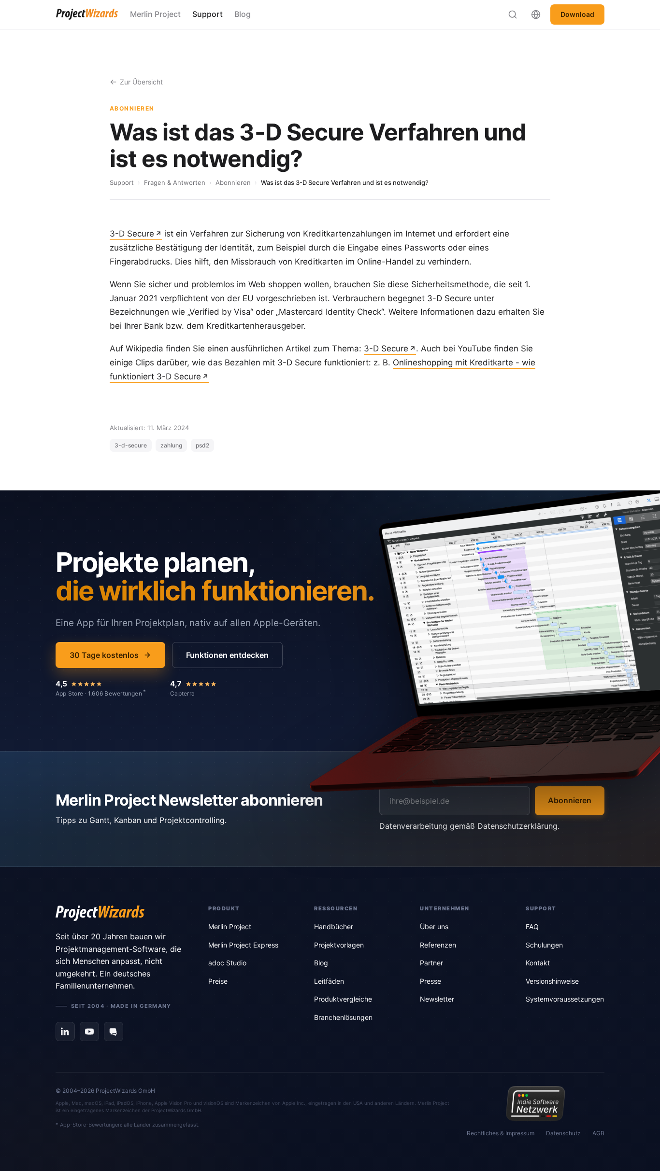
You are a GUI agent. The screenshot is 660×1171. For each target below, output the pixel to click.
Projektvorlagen (339, 945)
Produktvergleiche (343, 999)
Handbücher (333, 926)
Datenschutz (563, 1133)
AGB (598, 1133)
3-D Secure (132, 233)
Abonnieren (233, 182)
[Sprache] (536, 14)
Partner (431, 963)
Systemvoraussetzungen (565, 999)
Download (577, 14)
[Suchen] (512, 14)
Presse (430, 981)
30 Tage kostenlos (104, 655)
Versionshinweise (552, 981)
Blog (242, 14)
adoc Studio (227, 963)
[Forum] (113, 1031)
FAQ (532, 926)
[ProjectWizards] (118, 913)
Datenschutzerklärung (517, 826)
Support (207, 14)
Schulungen (544, 945)
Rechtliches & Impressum (500, 1133)
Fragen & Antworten (174, 182)
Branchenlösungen (343, 1017)
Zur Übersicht (141, 82)
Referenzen (438, 945)
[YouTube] (89, 1031)
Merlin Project (155, 14)
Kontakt (538, 963)
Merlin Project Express (243, 945)
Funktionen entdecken (227, 655)
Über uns (434, 926)
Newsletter (437, 999)
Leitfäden (329, 981)
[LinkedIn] (65, 1031)
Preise (218, 981)
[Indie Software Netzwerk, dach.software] (535, 1103)
